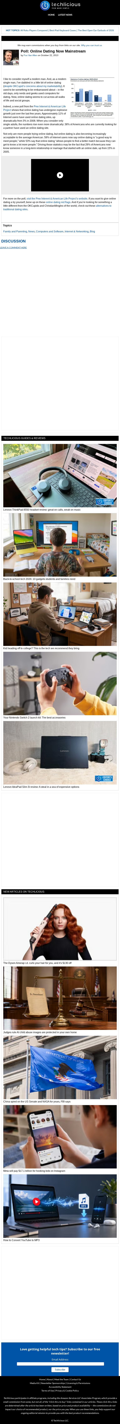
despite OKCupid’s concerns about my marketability (32, 86)
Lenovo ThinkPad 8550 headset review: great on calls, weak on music (42, 509)
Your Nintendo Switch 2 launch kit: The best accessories (34, 717)
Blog (92, 231)
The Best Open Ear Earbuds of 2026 (96, 30)
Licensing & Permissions (78, 1383)
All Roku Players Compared (34, 30)
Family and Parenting (15, 231)
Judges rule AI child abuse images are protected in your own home (40, 1032)
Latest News (65, 14)
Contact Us (75, 1379)
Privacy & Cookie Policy (67, 1390)
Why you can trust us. (91, 45)
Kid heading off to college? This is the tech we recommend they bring (41, 648)
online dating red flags (58, 202)
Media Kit (34, 1383)
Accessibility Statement (60, 1387)
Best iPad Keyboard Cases (63, 30)
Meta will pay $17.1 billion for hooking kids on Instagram (34, 1171)
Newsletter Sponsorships (53, 1383)
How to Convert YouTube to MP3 (21, 1240)
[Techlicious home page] (60, 6)
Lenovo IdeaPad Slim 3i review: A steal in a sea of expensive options (41, 787)
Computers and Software (49, 231)
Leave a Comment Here (13, 247)
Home (51, 14)
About (50, 1379)
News (31, 231)
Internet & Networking (77, 231)
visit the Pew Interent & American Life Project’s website (57, 198)
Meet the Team (61, 1379)
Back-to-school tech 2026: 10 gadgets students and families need (39, 579)
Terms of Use (47, 1390)
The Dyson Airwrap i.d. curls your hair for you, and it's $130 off (37, 963)
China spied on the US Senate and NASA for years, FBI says (36, 1101)
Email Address (60, 1359)
